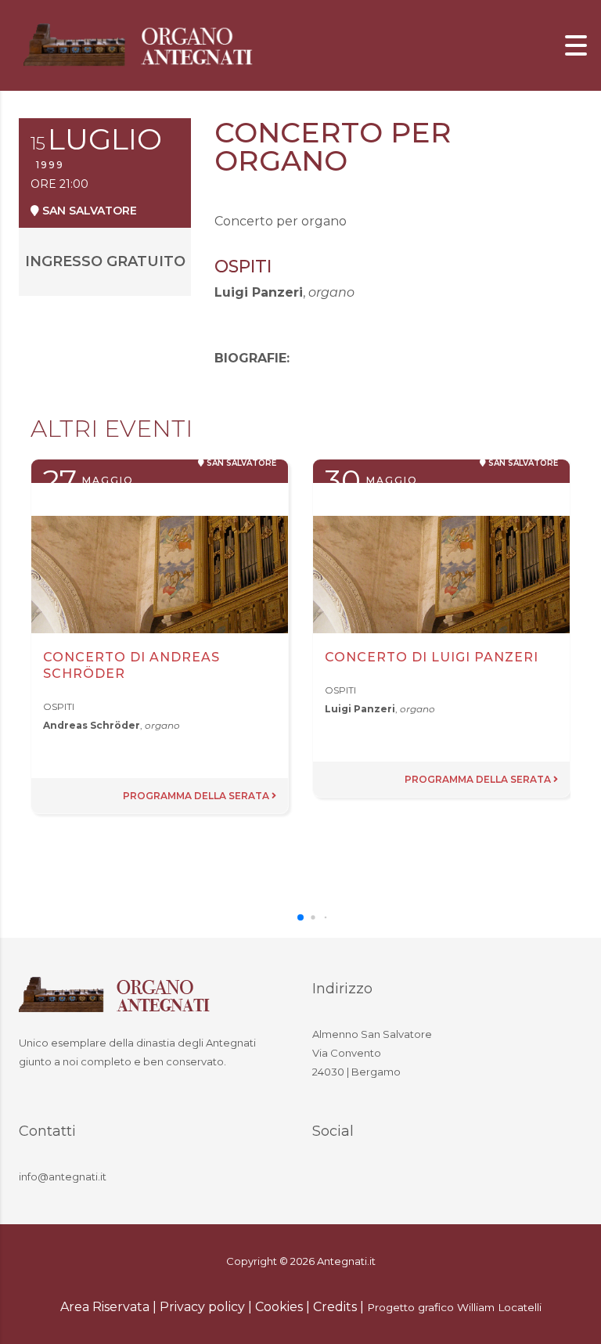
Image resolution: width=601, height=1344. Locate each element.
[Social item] (327, 1179)
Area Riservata (104, 1306)
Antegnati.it (346, 1261)
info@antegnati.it (62, 1176)
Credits (335, 1306)
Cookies (279, 1306)
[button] (300, 917)
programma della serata (197, 796)
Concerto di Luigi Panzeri (431, 657)
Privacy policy (202, 1306)
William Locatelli (499, 1307)
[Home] (140, 44)
